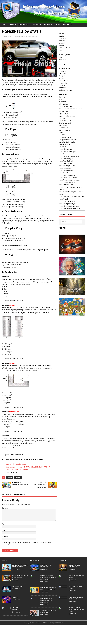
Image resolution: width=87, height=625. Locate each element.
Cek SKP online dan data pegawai (70, 109)
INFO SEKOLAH (67, 25)
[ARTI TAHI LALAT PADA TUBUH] (63, 591)
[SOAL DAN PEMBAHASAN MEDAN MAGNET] (6, 569)
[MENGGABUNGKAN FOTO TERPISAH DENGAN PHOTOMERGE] (34, 580)
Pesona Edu (63, 102)
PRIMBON (62, 560)
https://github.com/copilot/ (68, 152)
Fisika (10, 477)
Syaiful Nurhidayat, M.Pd (23, 37)
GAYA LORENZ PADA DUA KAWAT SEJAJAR (20, 576)
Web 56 (61, 99)
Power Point (63, 83)
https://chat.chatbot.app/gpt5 (69, 206)
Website (5, 536)
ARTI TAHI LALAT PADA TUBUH (76, 587)
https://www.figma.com (67, 166)
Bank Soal (62, 59)
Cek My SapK (63, 111)
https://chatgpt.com (65, 149)
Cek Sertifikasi (63, 104)
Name (4, 524)
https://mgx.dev (64, 199)
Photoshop (62, 38)
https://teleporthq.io (65, 163)
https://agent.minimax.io (67, 201)
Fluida (17, 477)
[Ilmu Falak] (72, 314)
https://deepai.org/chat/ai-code (69, 208)
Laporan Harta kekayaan (67, 116)
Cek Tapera (63, 118)
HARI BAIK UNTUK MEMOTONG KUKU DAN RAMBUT (76, 609)
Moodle (61, 36)
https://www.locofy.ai (66, 170)
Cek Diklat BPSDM (65, 121)
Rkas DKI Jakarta (64, 130)
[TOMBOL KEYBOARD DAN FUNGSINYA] (34, 615)
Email (4, 530)
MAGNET (15, 597)
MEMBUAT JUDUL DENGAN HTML (45, 566)
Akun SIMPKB (63, 125)
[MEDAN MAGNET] (6, 591)
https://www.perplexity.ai (67, 204)
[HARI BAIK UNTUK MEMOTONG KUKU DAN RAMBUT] (63, 612)
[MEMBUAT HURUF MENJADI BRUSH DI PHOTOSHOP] (34, 603)
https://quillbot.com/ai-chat (68, 178)
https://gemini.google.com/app (69, 180)
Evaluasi (61, 62)
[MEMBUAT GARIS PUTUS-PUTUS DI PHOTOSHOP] (34, 592)
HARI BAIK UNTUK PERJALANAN (74, 566)
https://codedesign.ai (66, 159)
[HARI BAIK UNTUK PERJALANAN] (63, 569)
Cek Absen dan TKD (65, 106)
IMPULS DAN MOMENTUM (16, 609)
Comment (5, 508)
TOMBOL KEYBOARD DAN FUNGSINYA (48, 611)
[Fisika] (72, 273)
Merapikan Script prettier (67, 142)
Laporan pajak (64, 113)
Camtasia (62, 85)
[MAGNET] (6, 601)
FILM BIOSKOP (23, 25)
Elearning (62, 64)
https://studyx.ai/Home (66, 185)
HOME (4, 25)
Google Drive (63, 76)
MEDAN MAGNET (17, 586)
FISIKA (58, 25)
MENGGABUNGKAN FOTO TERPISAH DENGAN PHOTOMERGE (48, 577)
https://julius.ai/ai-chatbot (67, 182)
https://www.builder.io (66, 161)
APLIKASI (36, 25)
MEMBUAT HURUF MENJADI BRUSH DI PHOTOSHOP (46, 600)
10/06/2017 (8, 37)
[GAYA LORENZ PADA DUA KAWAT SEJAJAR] (6, 580)
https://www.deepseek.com (68, 154)
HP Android (62, 88)
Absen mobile (63, 128)
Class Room (63, 73)
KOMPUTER (34, 560)
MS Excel (62, 43)
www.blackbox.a (64, 144)
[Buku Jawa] (72, 294)
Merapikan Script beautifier (68, 140)
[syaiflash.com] (43, 21)
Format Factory (64, 80)
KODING (11, 25)
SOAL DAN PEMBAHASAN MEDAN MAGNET (20, 566)
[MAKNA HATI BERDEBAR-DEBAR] (63, 580)
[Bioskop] (72, 253)
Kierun (61, 133)
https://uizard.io (64, 173)
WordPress (62, 41)
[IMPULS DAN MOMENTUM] (6, 612)
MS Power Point (64, 48)
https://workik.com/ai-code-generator (71, 197)
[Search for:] (71, 222)
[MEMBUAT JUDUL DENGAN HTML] (34, 569)
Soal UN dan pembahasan (16, 464)
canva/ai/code (63, 147)
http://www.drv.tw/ (65, 137)
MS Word (62, 45)
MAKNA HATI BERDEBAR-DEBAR (76, 576)
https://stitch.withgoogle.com (69, 156)
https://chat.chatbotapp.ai (67, 175)
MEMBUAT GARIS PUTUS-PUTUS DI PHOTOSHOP (48, 589)
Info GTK (62, 135)
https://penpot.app (65, 168)
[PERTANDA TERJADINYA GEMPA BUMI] (63, 601)
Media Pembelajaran (66, 90)
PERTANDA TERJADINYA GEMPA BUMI (76, 598)
